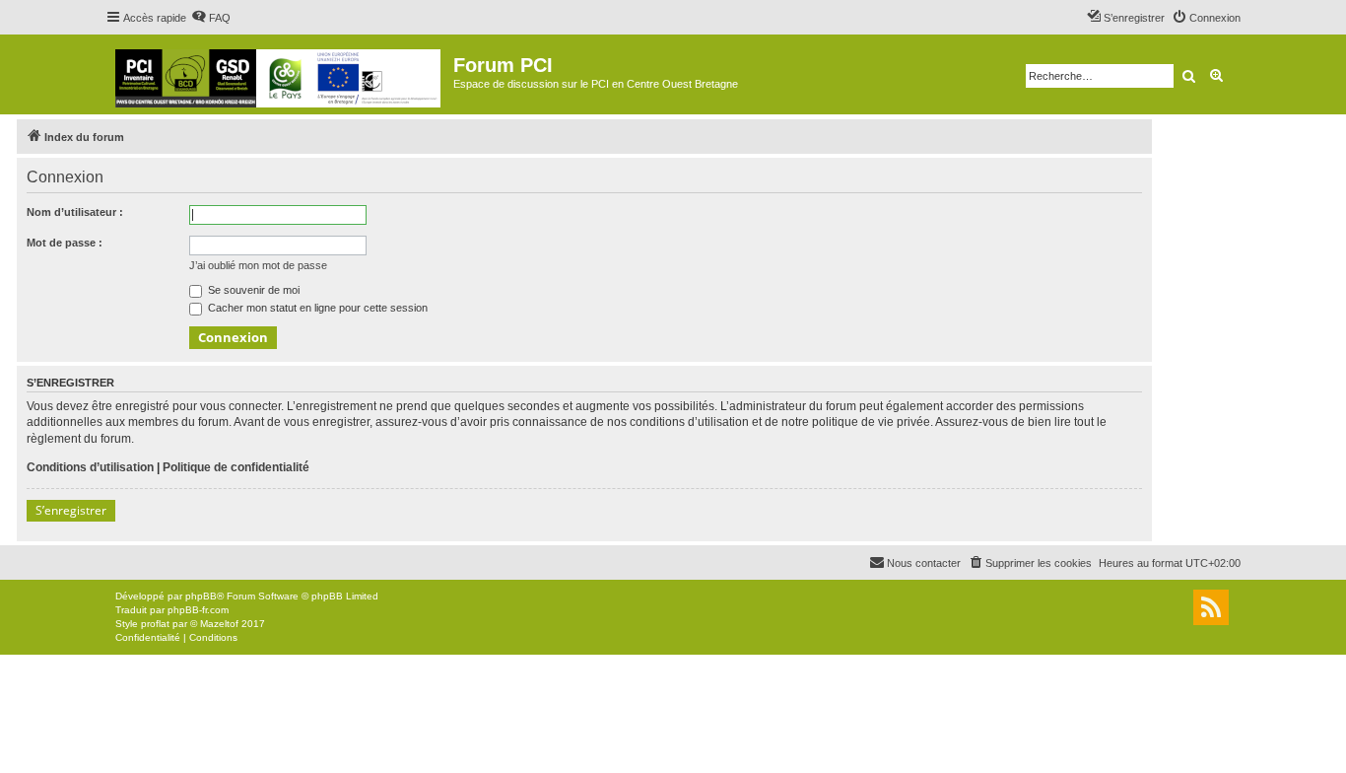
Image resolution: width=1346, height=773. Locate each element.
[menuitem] (211, 18)
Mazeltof (219, 623)
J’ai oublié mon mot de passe (258, 265)
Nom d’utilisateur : (75, 212)
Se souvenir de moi (252, 290)
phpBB (201, 596)
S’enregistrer (70, 510)
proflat (155, 623)
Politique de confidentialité (236, 467)
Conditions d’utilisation (90, 467)
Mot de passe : (64, 242)
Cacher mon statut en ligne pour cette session (316, 308)
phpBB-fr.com (198, 609)
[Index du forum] (279, 74)
